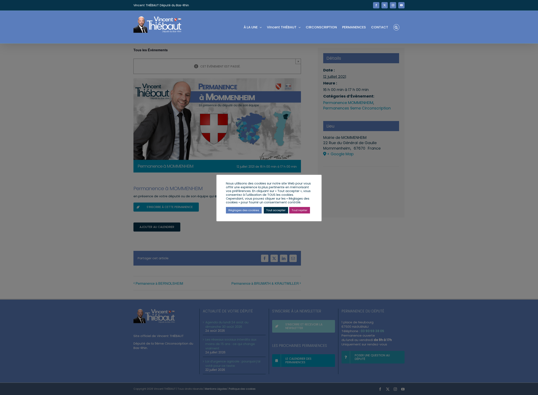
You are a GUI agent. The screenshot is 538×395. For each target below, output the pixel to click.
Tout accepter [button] (276, 210)
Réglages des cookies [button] (243, 210)
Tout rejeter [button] (299, 210)
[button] (396, 27)
